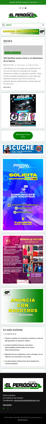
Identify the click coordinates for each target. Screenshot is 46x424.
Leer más (6, 87)
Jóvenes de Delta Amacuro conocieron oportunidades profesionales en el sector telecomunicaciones (22, 2)
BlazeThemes (23, 420)
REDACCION (9, 65)
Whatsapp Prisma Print (23, 135)
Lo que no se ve (10, 334)
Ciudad (7, 53)
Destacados (16, 53)
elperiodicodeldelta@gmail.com (27, 400)
